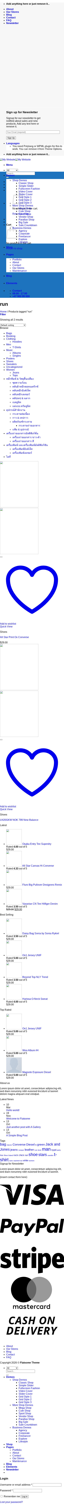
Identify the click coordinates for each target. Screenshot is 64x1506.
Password (6, 1490)
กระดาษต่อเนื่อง (21, 414)
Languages (13, 143)
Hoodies (17, 341)
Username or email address (16, 1484)
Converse (19, 1144)
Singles (16, 355)
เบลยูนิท (16, 402)
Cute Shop (24, 211)
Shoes (9, 361)
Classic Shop (26, 183)
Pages (10, 254)
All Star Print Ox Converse (14, 637)
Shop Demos (19, 180)
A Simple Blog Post (16, 1135)
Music (9, 350)
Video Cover (25, 191)
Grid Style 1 (25, 197)
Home (3, 311)
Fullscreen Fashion (29, 188)
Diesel (30, 1144)
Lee (35, 1150)
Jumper (21, 1150)
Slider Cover (25, 194)
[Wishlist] (1, 556)
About (10, 9)
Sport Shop (25, 214)
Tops (15, 375)
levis (39, 1150)
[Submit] (7, 177)
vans (11, 1161)
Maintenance (19, 270)
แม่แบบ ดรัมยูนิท (21, 406)
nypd (53, 1149)
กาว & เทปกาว (20, 417)
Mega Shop (25, 208)
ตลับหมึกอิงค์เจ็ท (21, 390)
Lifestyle (23, 242)
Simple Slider (26, 186)
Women (10, 369)
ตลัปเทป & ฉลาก (21, 398)
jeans (14, 1149)
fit (36, 1145)
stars (42, 1154)
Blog (9, 14)
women (31, 1161)
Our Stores (12, 12)
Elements (11, 283)
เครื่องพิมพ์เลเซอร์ (22, 453)
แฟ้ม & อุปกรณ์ (20, 429)
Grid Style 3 (25, 202)
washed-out (18, 1161)
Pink (1, 1155)
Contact (11, 17)
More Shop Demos (22, 205)
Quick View (6, 626)
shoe (33, 1154)
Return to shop (14, 248)
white (25, 1160)
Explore (23, 239)
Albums (16, 353)
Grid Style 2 (25, 200)
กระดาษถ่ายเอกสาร (29, 425)
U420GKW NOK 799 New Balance (19, 820)
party (59, 1150)
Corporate (24, 233)
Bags (9, 333)
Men (8, 344)
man (46, 1149)
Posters (10, 358)
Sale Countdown (28, 225)
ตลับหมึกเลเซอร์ (21, 394)
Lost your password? (11, 1502)
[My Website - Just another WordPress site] (15, 159)
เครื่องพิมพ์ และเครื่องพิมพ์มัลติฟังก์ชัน (27, 445)
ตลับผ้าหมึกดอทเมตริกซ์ (25, 386)
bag (3, 1144)
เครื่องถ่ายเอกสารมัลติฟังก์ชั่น (22, 433)
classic (9, 1145)
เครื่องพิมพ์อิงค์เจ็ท (22, 449)
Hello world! (12, 1110)
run (26, 1155)
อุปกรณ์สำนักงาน (15, 410)
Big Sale (23, 222)
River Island (8, 1155)
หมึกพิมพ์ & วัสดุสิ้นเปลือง (20, 378)
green (41, 1144)
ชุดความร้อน (19, 382)
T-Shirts (16, 347)
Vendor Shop (26, 216)
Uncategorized (14, 367)
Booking (10, 336)
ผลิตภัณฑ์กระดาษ (22, 421)
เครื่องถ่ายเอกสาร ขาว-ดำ (26, 437)
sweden (50, 1155)
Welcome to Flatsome (18, 1118)
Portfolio (17, 259)
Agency (23, 231)
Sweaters (11, 364)
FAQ (8, 20)
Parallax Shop (26, 219)
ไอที (8, 456)
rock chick (19, 1155)
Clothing (11, 339)
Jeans (15, 372)
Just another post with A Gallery (23, 1127)
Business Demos (21, 228)
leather (29, 1149)
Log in (24, 1496)
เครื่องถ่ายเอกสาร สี (23, 441)
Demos (10, 175)
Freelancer (25, 236)
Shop (9, 247)
